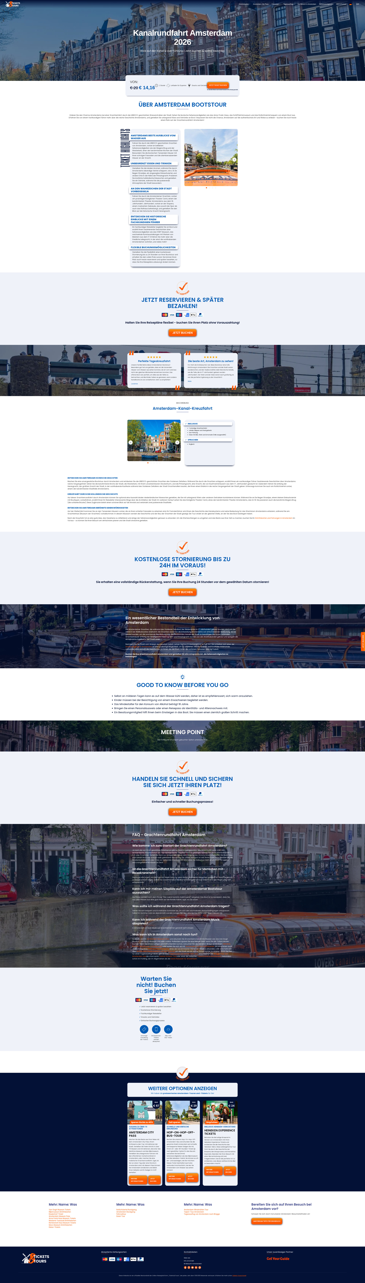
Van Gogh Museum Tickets (60, 1210)
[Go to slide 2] (209, 188)
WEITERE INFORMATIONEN (137, 1180)
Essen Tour (120, 1216)
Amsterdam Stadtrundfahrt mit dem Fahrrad (156, 951)
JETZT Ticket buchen (218, 85)
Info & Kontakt (341, 4)
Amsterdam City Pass (261, 4)
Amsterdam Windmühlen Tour (196, 1210)
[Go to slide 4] (215, 188)
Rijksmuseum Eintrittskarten (60, 1212)
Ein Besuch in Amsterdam (307, 4)
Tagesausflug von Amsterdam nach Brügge (202, 1214)
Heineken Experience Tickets (219, 1132)
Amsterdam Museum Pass (158, 939)
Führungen (275, 4)
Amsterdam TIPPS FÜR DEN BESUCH (266, 1221)
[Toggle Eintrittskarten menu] (250, 4)
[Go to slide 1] (206, 188)
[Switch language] (353, 4)
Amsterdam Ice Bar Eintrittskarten (200, 946)
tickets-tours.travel (239, 1276)
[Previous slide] (188, 160)
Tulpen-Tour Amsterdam (194, 1212)
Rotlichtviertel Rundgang (158, 949)
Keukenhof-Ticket (56, 1214)
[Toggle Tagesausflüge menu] (295, 4)
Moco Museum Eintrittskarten (60, 1225)
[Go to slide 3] (212, 188)
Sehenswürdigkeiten (326, 4)
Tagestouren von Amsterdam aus (183, 954)
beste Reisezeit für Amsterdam (184, 959)
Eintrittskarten (244, 4)
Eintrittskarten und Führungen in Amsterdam (273, 518)
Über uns (187, 1258)
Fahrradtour (121, 1214)
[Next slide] (234, 160)
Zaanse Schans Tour (168, 956)
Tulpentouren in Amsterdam (209, 956)
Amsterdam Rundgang (125, 1212)
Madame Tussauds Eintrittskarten (62, 1221)
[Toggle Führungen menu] (281, 4)
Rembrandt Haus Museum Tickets (62, 1223)
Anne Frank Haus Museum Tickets (62, 1218)
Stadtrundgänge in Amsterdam (138, 646)
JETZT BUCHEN (182, 333)
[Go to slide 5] (160, 463)
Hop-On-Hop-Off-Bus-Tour (181, 1134)
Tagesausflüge (288, 4)
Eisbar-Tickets (54, 1227)
